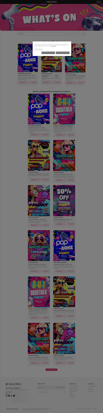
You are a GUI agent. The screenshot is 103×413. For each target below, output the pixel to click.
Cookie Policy (53, 46)
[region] (52, 48)
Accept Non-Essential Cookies (63, 52)
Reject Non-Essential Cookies (48, 52)
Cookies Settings (38, 49)
